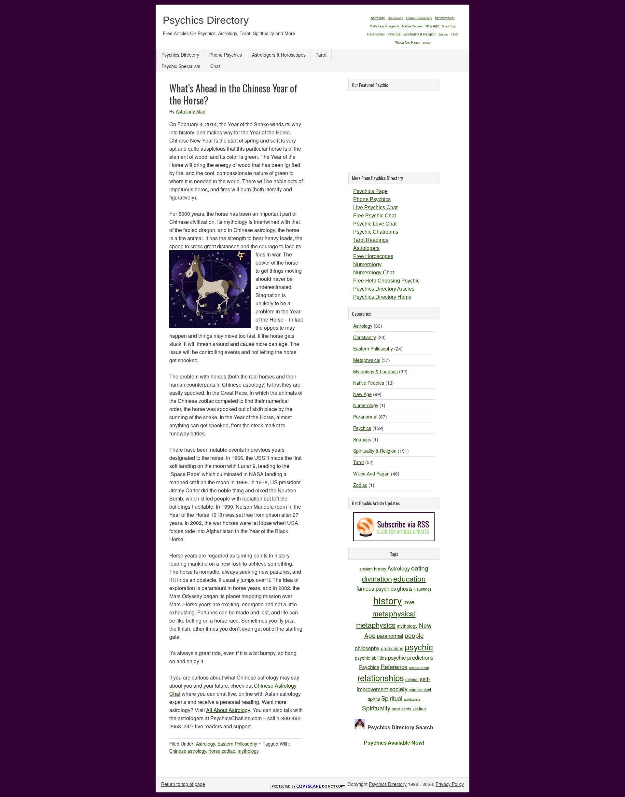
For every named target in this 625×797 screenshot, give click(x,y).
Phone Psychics (225, 54)
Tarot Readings (370, 240)
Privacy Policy (450, 784)
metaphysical (394, 613)
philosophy (367, 648)
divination (377, 578)
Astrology (378, 17)
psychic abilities (371, 657)
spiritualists (412, 699)
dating (419, 567)
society (398, 688)
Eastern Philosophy (419, 18)
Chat (215, 66)
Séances (443, 34)
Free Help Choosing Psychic (386, 280)
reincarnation (419, 667)
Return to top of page (183, 784)
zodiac (419, 708)
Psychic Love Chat (374, 224)
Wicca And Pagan (407, 42)
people (414, 635)
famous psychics (376, 588)
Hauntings (423, 589)
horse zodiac (222, 751)
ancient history (372, 569)
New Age (432, 25)
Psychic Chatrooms (375, 232)
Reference (394, 666)
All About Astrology (228, 710)
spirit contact (420, 689)
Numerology (449, 26)
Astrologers (366, 248)
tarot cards (401, 709)
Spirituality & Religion (419, 34)
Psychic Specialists (180, 66)
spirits (374, 698)
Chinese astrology (187, 751)
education (409, 578)
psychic (419, 646)
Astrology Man (190, 111)
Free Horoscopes (373, 256)
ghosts (404, 588)
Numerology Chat (373, 272)
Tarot (454, 34)
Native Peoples (412, 26)
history (387, 600)
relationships (380, 677)
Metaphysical (444, 18)
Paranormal (375, 34)
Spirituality (376, 707)
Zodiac (426, 42)
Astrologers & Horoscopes (279, 54)
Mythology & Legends (384, 26)
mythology (248, 751)
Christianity (395, 18)
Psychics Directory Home (382, 297)
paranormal (390, 635)
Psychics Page (370, 191)
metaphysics (376, 625)
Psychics (393, 34)
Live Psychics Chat (375, 207)
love (409, 601)
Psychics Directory (206, 20)
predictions (392, 648)
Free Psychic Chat (374, 215)
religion (412, 679)
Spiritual (391, 698)
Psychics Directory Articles (383, 289)
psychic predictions (410, 657)
